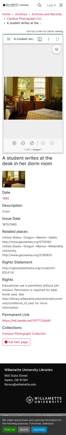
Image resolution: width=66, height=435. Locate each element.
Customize (39, 429)
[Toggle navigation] (61, 5)
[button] (19, 5)
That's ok (9, 429)
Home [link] (6, 14)
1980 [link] (5, 198)
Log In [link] (51, 5)
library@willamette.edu (20, 384)
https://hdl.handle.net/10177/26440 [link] (26, 320)
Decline (24, 429)
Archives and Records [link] (47, 14)
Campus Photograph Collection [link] (25, 18)
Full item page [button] (18, 342)
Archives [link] (21, 14)
